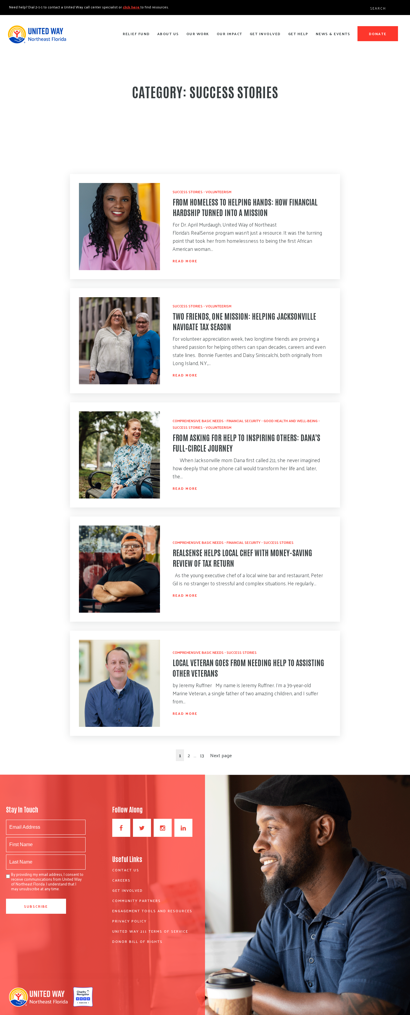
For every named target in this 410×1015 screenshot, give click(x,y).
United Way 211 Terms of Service (150, 931)
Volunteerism (218, 191)
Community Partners (136, 900)
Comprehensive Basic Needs (198, 420)
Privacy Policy (129, 921)
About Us (168, 33)
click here (131, 7)
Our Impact (229, 33)
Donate (378, 33)
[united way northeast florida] (37, 37)
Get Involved (265, 33)
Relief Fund (136, 33)
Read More (185, 261)
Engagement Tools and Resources (152, 910)
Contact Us (125, 870)
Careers (121, 880)
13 (202, 755)
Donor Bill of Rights (137, 941)
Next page (221, 755)
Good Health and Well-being (291, 420)
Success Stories (188, 191)
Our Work (197, 33)
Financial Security (244, 420)
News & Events (333, 33)
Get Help (298, 33)
